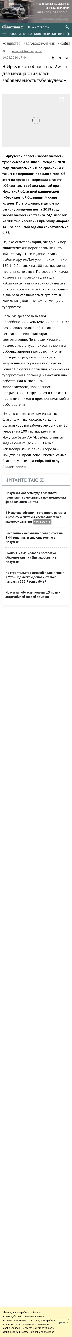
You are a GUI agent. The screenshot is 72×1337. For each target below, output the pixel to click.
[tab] (14, 34)
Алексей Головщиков (26, 51)
